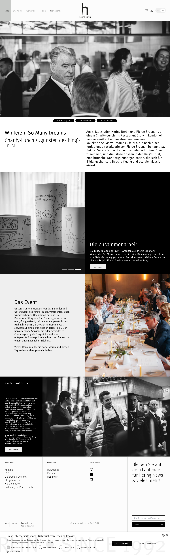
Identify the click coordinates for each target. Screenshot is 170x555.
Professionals (55, 10)
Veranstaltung (107, 121)
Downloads (53, 469)
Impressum (15, 523)
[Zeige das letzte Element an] (69, 179)
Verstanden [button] (122, 543)
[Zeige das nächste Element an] (77, 179)
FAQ (7, 473)
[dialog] (85, 543)
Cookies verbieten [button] (147, 543)
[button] (57, 551)
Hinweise (49, 543)
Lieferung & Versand (16, 476)
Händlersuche (12, 483)
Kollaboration (85, 121)
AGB (6, 523)
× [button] (167, 535)
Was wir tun (17, 10)
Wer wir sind (31, 10)
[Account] (151, 10)
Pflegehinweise (13, 480)
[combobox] (163, 535)
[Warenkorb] (146, 10)
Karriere (51, 473)
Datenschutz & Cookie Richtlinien (27, 524)
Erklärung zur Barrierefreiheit (20, 487)
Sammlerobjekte (63, 121)
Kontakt (9, 469)
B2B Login (52, 476)
